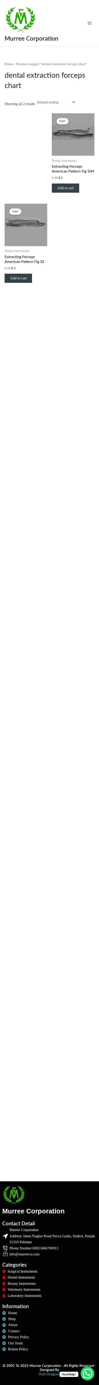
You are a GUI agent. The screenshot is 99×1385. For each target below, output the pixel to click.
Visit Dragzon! (50, 1374)
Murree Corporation (31, 39)
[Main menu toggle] (89, 23)
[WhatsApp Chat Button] (87, 1373)
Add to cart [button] (65, 188)
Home (9, 64)
